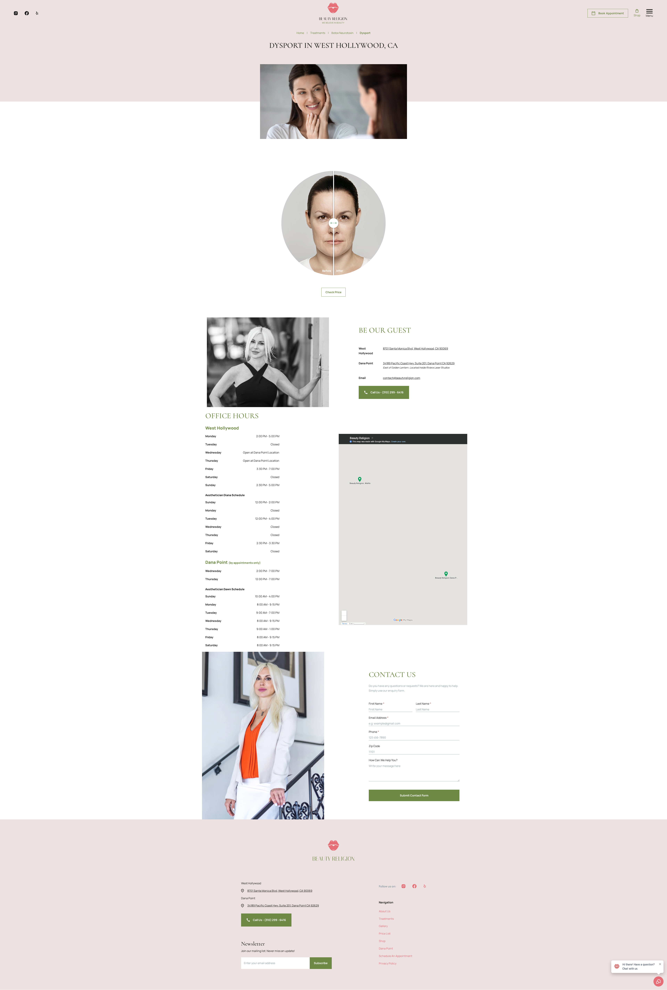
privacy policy (387, 963)
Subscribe (321, 963)
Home (302, 33)
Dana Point (386, 948)
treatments (319, 33)
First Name (376, 704)
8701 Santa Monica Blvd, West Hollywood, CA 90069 (415, 348)
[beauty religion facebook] (27, 13)
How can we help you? (383, 760)
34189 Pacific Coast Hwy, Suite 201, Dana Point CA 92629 (419, 363)
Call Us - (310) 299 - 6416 (387, 392)
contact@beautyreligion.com (401, 378)
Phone (374, 732)
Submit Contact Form (414, 795)
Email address (378, 718)
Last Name (423, 704)
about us (384, 911)
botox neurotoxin (344, 33)
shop (382, 941)
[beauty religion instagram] (16, 13)
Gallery (383, 926)
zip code (374, 746)
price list (384, 933)
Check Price (333, 292)
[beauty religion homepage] (333, 13)
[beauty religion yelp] (37, 13)
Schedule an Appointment (395, 956)
